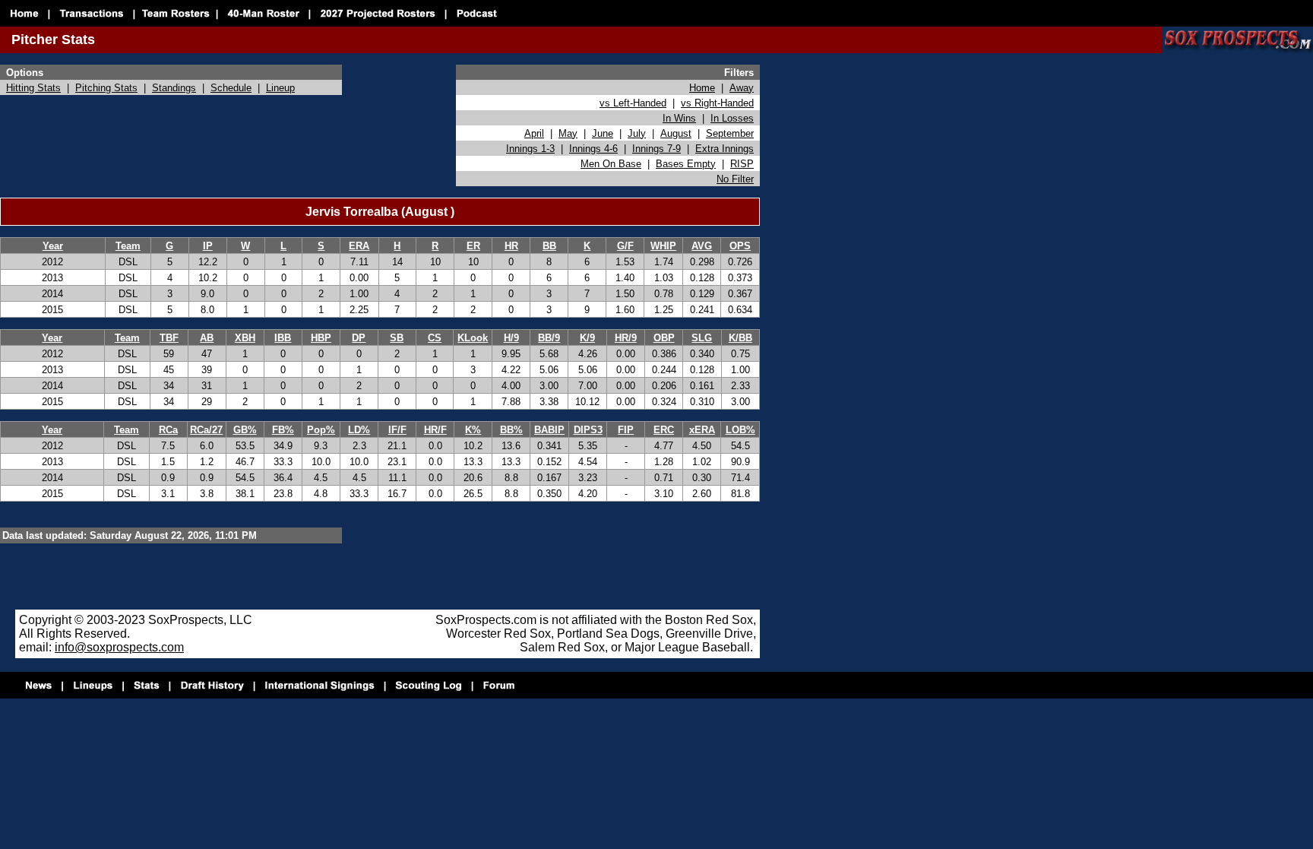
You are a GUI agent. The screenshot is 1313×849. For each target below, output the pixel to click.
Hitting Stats (33, 87)
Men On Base (611, 163)
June (602, 133)
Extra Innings (724, 148)
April (534, 133)
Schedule (231, 87)
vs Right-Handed (717, 103)
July (637, 133)
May (567, 133)
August (675, 133)
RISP (742, 163)
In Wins (679, 118)
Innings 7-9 (656, 148)
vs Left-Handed (633, 103)
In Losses (732, 118)
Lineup (280, 87)
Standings (174, 87)
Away (741, 87)
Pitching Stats (106, 87)
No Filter (735, 179)
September (730, 133)
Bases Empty (686, 163)
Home (702, 87)
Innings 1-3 (530, 148)
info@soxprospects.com (119, 647)
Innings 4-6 (593, 148)
